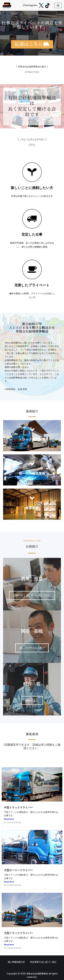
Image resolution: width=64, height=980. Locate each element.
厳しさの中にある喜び (32, 648)
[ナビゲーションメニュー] (58, 5)
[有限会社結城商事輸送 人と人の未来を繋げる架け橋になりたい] (7, 5)
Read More (9, 819)
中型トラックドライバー (18, 807)
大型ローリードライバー (18, 870)
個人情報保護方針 (16, 962)
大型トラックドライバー (18, 933)
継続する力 (32, 700)
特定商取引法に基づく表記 (43, 962)
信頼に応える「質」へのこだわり (32, 595)
